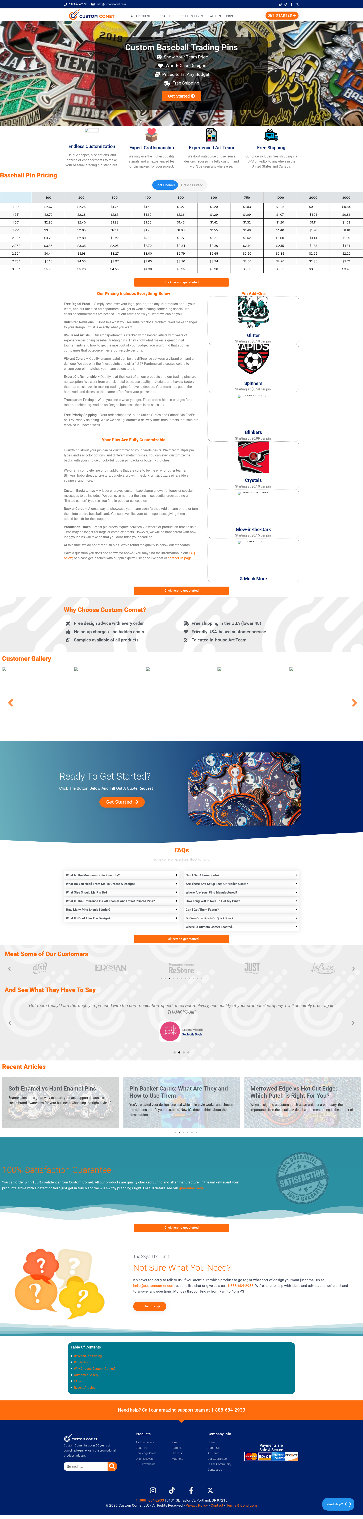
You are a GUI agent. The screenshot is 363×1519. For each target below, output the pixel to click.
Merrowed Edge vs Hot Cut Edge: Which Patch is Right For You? (172, 1092)
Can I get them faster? (202, 910)
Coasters (167, 16)
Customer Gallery (86, 1375)
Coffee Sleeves (191, 16)
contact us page (180, 558)
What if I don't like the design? (88, 918)
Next (353, 703)
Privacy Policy (197, 1505)
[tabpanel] (60, 1103)
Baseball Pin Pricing (88, 1356)
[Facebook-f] (291, 4)
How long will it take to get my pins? (213, 901)
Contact (217, 1505)
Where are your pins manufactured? (211, 892)
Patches (214, 16)
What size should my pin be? (86, 892)
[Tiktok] (285, 4)
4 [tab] (188, 1133)
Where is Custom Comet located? (210, 927)
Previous (9, 703)
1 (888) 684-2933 (150, 1500)
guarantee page (191, 1188)
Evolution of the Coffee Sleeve (290, 1088)
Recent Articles (84, 1387)
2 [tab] (179, 1133)
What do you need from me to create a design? (100, 884)
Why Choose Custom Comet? (94, 1369)
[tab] (165, 185)
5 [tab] (192, 1133)
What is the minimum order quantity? (93, 875)
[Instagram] (280, 4)
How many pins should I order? (88, 910)
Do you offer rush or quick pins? (209, 918)
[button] (121, 875)
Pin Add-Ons (82, 1362)
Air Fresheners (142, 16)
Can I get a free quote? (202, 875)
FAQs (77, 1381)
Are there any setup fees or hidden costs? (217, 884)
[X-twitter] (297, 4)
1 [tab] (175, 1133)
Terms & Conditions (242, 1505)
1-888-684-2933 (240, 1286)
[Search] (112, 1466)
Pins (229, 16)
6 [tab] (196, 1133)
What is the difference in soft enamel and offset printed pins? (110, 901)
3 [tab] (184, 1133)
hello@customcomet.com (153, 1286)
